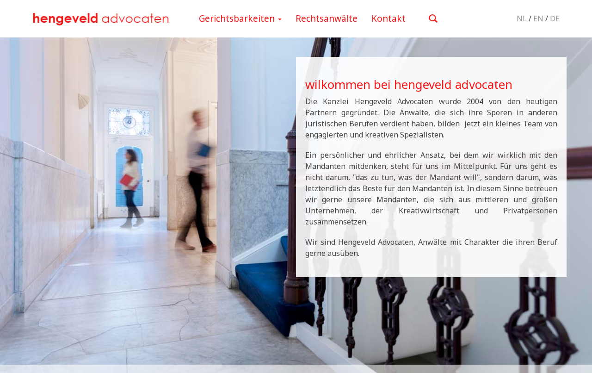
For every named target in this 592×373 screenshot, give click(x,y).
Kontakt (388, 18)
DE (555, 18)
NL (522, 18)
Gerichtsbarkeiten (238, 18)
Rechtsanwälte (327, 18)
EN (538, 18)
